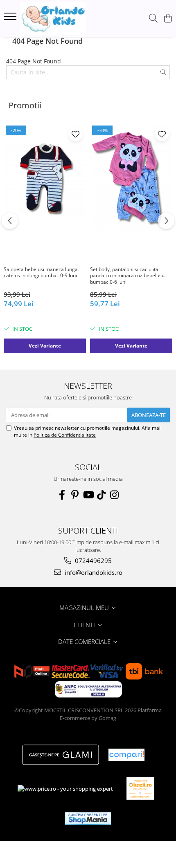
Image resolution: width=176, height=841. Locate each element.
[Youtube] (88, 494)
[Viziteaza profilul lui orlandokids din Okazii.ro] (140, 788)
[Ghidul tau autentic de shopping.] (126, 755)
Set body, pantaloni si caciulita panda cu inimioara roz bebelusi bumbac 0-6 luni (126, 275)
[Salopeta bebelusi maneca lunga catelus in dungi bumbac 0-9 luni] (45, 178)
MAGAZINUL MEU (85, 607)
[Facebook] (62, 494)
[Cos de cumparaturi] (167, 18)
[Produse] (11, 19)
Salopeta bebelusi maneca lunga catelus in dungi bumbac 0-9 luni (41, 272)
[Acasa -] (53, 18)
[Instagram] (114, 494)
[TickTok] (101, 494)
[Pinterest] (75, 494)
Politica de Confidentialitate (65, 434)
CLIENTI (85, 625)
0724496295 (92, 560)
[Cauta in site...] (153, 18)
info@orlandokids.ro (92, 572)
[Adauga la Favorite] (75, 134)
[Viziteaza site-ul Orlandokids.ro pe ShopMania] (88, 818)
